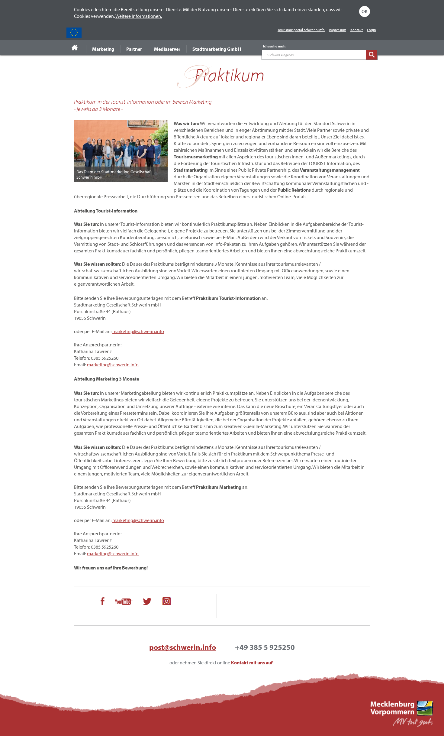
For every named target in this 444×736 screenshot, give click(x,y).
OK (365, 11)
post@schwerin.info (182, 647)
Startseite (74, 47)
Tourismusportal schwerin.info (301, 30)
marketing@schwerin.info (138, 331)
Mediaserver (167, 49)
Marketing (103, 49)
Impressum (337, 30)
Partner (134, 49)
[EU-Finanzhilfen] (74, 33)
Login (371, 30)
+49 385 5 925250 (265, 647)
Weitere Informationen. (138, 16)
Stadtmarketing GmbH (216, 49)
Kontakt (356, 30)
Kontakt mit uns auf (251, 663)
